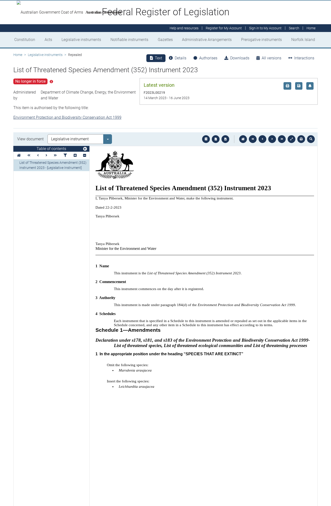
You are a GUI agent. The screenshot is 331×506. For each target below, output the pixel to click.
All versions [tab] (271, 58)
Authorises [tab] (208, 58)
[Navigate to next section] (272, 139)
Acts (48, 39)
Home (17, 55)
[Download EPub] (206, 139)
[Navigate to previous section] (262, 139)
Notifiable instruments (129, 39)
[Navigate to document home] (243, 139)
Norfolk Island (303, 39)
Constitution (24, 39)
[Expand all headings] (75, 155)
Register (224, 28)
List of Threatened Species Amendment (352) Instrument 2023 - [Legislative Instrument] (53, 165)
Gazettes (165, 39)
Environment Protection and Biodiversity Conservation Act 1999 (67, 117)
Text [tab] (158, 58)
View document (30, 139)
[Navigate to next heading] (46, 155)
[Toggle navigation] (85, 149)
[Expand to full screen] (291, 139)
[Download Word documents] (225, 139)
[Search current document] (311, 139)
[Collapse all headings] (84, 155)
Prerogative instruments (261, 39)
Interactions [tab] (304, 58)
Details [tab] (180, 58)
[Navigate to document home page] (19, 155)
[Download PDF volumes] (216, 139)
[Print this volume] (301, 139)
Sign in (265, 28)
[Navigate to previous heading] (38, 155)
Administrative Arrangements (207, 39)
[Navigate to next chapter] (282, 139)
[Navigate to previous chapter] (253, 139)
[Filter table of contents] (65, 155)
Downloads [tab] (239, 58)
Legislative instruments (81, 39)
